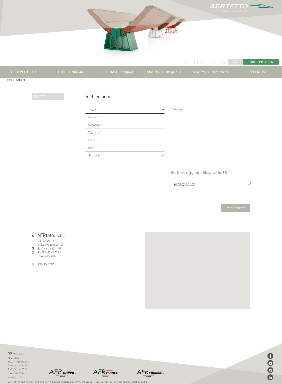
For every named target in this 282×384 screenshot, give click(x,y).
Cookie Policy (92, 381)
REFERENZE (258, 72)
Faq (223, 62)
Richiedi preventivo (261, 62)
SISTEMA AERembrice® (211, 72)
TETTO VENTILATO (23, 72)
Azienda (198, 62)
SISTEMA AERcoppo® (117, 72)
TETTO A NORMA (70, 72)
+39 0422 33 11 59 (50, 248)
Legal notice (68, 381)
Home (184, 62)
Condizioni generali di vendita (132, 381)
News (212, 62)
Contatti (235, 62)
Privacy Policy (184, 184)
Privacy (80, 381)
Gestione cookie (108, 381)
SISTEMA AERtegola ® (164, 72)
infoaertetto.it (45, 263)
